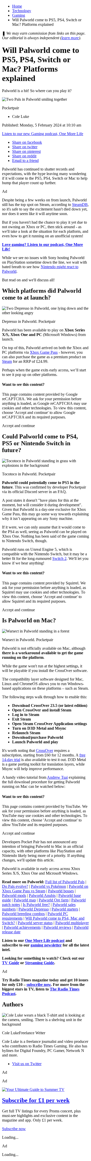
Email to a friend (25, 160)
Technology (21, 11)
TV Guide (10, 963)
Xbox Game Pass (44, 352)
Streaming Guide (39, 963)
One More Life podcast (44, 940)
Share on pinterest (26, 151)
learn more (70, 38)
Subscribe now (14, 1129)
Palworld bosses (61, 891)
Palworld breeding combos (23, 914)
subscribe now (39, 984)
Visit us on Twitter (26, 1064)
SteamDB (80, 204)
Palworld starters (65, 909)
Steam (7, 361)
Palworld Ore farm (54, 900)
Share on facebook (27, 142)
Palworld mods (14, 895)
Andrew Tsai (57, 777)
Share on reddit (24, 156)
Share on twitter (24, 147)
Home (17, 6)
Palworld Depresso (33, 909)
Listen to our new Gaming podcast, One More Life (42, 134)
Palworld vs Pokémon (48, 886)
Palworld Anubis (42, 895)
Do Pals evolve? (15, 886)
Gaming (18, 15)
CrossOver (44, 750)
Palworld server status (35, 923)
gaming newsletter (46, 945)
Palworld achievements (22, 927)
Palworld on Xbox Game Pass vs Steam (45, 888)
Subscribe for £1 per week (36, 1100)
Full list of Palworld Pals (64, 882)
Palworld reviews (57, 927)
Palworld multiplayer (72, 923)
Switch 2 (59, 558)
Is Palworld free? (36, 904)
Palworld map (25, 900)
